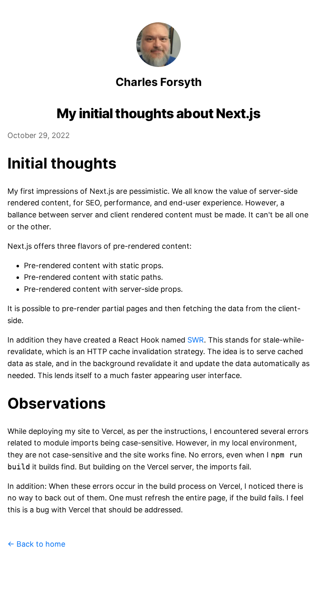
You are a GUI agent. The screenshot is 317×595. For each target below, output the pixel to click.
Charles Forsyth (159, 82)
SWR (195, 340)
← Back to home (36, 544)
